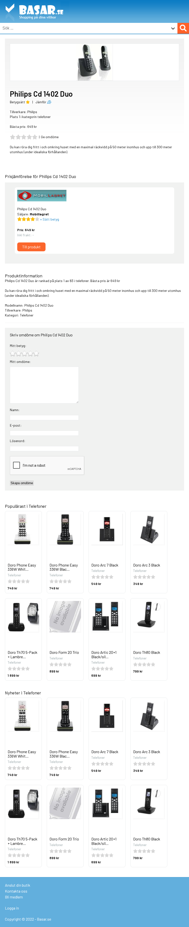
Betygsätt (18, 102)
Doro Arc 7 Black (104, 565)
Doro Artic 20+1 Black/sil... (103, 654)
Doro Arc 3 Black (146, 565)
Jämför (41, 102)
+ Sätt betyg (49, 219)
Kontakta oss (16, 891)
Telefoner (26, 315)
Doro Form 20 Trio (64, 652)
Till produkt (31, 246)
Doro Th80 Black (146, 652)
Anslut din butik (17, 885)
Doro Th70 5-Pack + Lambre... (22, 654)
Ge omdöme (50, 137)
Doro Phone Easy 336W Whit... (22, 567)
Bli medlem (14, 897)
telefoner (82, 281)
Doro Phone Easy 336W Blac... (63, 567)
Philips (32, 112)
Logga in (12, 908)
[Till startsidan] (34, 2)
